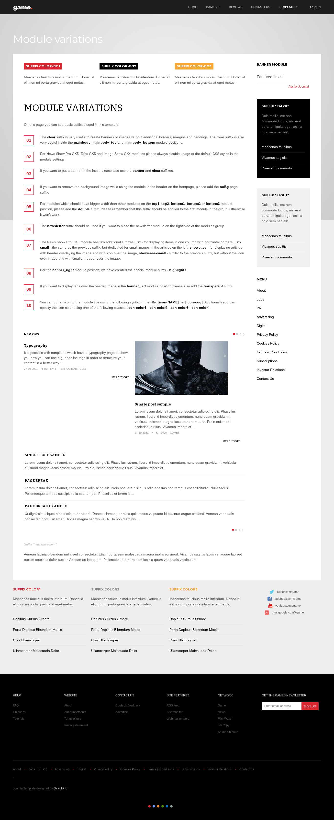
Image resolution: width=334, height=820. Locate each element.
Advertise (121, 712)
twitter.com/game (288, 592)
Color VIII (180, 806)
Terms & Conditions (272, 352)
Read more (121, 377)
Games (211, 7)
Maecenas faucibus (277, 147)
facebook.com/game (288, 599)
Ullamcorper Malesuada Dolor (36, 651)
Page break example (46, 506)
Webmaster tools (178, 718)
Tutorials (18, 718)
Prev (240, 333)
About (261, 290)
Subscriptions (267, 361)
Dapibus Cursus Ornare (31, 619)
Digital (261, 326)
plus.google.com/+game (288, 612)
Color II (154, 806)
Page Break (36, 481)
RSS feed (173, 705)
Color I (149, 806)
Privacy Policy (267, 334)
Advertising (265, 317)
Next (244, 333)
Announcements (75, 712)
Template (286, 7)
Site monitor (175, 712)
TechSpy (223, 725)
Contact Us (260, 7)
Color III (158, 806)
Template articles (72, 368)
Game (222, 705)
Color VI (171, 806)
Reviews (235, 7)
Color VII (176, 806)
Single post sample (153, 404)
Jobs (260, 299)
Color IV (162, 806)
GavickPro (60, 788)
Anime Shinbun (228, 732)
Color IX (184, 806)
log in (315, 7)
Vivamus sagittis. (275, 158)
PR (259, 308)
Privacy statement (76, 725)
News (221, 712)
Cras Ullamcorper (26, 640)
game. (23, 7)
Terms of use (72, 718)
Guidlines (19, 712)
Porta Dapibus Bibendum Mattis (37, 630)
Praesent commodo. (277, 168)
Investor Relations (271, 370)
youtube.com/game (288, 605)
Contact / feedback (127, 705)
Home (192, 7)
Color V (167, 806)
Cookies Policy (268, 343)
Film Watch (225, 718)
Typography (35, 345)
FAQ (16, 705)
